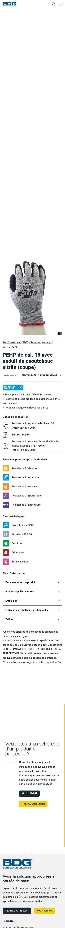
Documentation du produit (20, 582)
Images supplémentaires (19, 591)
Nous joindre (29, 793)
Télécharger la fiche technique (39, 375)
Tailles (9, 619)
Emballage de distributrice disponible (27, 610)
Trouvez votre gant (33, 804)
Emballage (11, 600)
